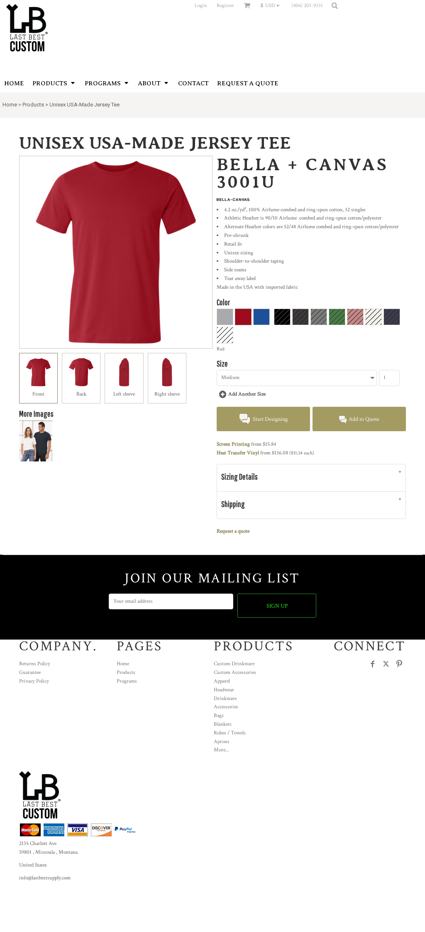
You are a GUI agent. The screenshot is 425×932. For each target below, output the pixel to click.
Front (38, 394)
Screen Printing (233, 444)
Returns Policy (34, 663)
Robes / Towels (230, 732)
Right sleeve (167, 394)
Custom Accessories (235, 672)
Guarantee (30, 672)
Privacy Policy (34, 681)
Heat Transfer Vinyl (238, 452)
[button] (272, 5)
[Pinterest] (399, 664)
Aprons (222, 741)
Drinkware (225, 698)
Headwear (224, 689)
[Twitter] (386, 664)
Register (225, 5)
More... (221, 749)
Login (201, 5)
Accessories (226, 706)
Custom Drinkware (234, 663)
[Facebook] (373, 664)
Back (81, 394)
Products (33, 104)
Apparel (222, 681)
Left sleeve (124, 394)
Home (9, 104)
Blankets (223, 724)
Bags (219, 715)
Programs (127, 681)
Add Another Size (247, 394)
